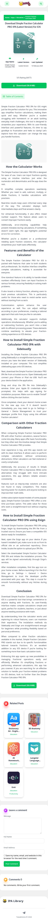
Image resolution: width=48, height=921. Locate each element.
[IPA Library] (24, 3)
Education (19, 18)
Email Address (9, 847)
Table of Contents (14, 96)
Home (7, 18)
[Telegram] (24, 912)
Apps (13, 18)
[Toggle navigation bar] (7, 3)
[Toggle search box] (41, 3)
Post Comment (12, 864)
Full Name (8, 837)
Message (7, 816)
